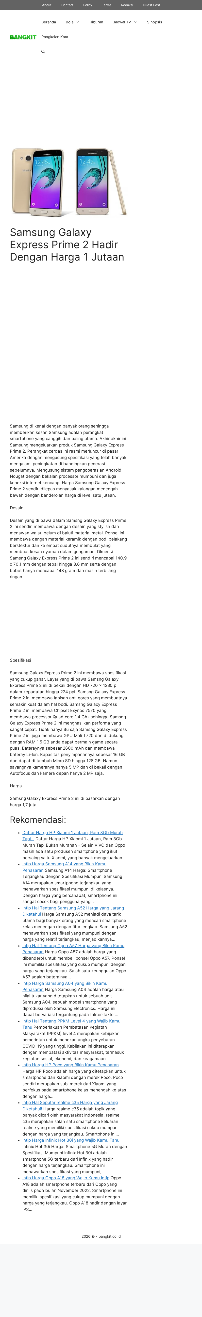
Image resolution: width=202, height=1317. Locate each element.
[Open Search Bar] (43, 51)
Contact (67, 5)
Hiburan (96, 22)
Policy (87, 5)
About (46, 5)
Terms (106, 5)
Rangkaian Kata (54, 36)
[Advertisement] (68, 109)
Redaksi (127, 5)
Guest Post (151, 5)
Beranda (48, 22)
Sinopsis (154, 22)
